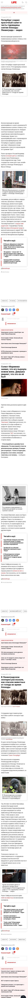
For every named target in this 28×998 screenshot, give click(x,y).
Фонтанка (5, 422)
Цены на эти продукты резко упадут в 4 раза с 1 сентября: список (13, 658)
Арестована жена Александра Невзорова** (14, 343)
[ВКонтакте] (13, 309)
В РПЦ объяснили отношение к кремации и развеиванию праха (14, 352)
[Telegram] (10, 309)
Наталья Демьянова (7, 582)
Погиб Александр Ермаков (9, 347)
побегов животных (7, 921)
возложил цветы (10, 156)
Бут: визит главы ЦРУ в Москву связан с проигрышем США (13, 357)
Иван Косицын (6, 271)
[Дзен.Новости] (2, 309)
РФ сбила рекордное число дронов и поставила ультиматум (12, 653)
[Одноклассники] (17, 309)
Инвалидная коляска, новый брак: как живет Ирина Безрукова (12, 333)
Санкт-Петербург (16, 706)
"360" (11, 433)
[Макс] (6, 309)
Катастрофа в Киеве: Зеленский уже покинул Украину (12, 338)
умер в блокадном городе (14, 228)
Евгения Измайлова (7, 957)
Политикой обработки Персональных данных (11, 7)
